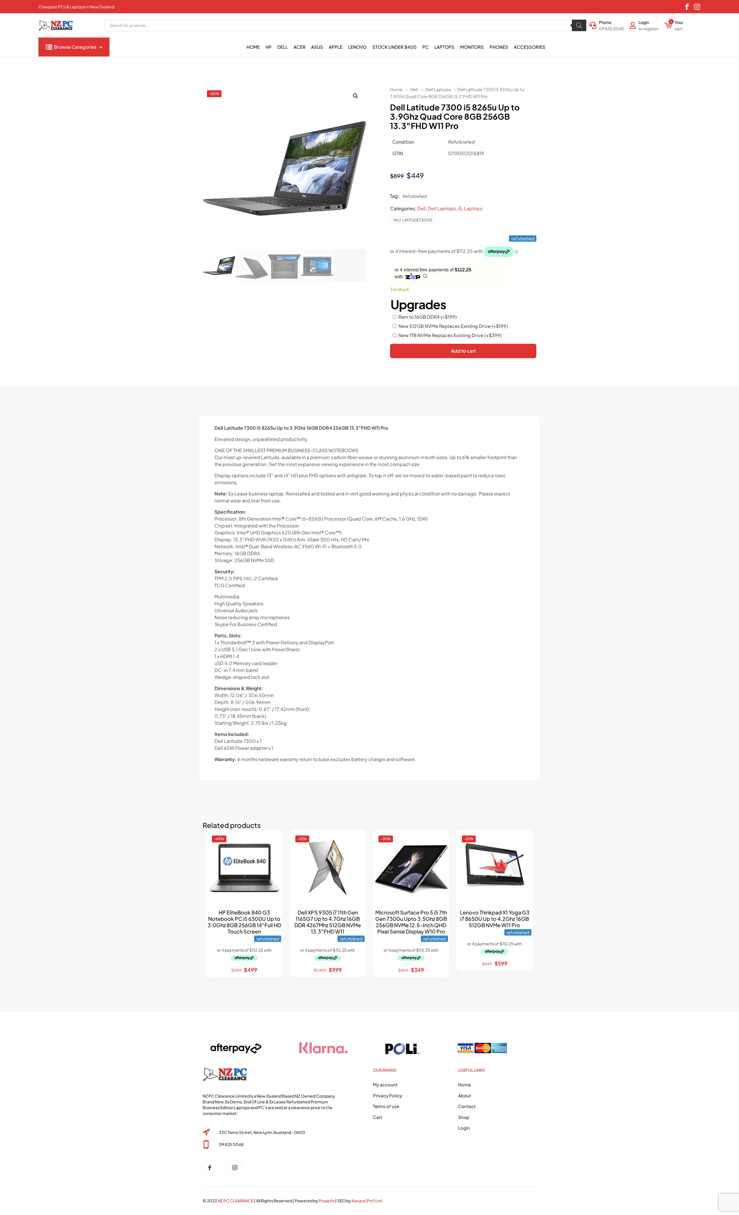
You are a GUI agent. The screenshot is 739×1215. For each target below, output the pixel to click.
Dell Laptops (438, 89)
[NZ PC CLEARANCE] (212, 1167)
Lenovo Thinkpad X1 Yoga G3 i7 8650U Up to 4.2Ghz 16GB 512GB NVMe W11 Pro (494, 918)
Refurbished (415, 196)
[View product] (273, 851)
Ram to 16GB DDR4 (427, 317)
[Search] (579, 25)
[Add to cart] (273, 839)
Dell (414, 89)
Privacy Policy (387, 1095)
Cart (377, 1117)
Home (396, 89)
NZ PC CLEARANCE (236, 1200)
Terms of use (386, 1106)
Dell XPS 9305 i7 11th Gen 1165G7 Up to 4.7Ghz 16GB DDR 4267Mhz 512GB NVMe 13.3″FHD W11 (327, 922)
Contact (467, 1106)
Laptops (473, 208)
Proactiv (327, 1200)
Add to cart (463, 351)
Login (464, 1128)
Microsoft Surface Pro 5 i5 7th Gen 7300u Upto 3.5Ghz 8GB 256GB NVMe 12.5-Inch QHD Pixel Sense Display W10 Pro (411, 922)
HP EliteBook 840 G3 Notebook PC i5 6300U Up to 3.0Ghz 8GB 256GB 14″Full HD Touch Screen (244, 922)
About (464, 1095)
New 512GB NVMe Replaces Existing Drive (453, 326)
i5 (460, 208)
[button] (356, 96)
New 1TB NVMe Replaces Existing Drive (450, 335)
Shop (463, 1117)
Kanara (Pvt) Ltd (367, 1200)
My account (385, 1084)
